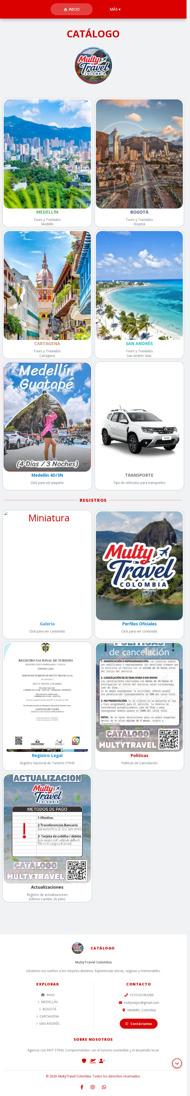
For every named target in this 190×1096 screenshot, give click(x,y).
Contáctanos (141, 1023)
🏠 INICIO (71, 9)
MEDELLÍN (49, 1002)
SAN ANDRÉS (49, 1023)
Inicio (50, 994)
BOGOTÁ (49, 1009)
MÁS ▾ (115, 9)
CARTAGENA (49, 1016)
